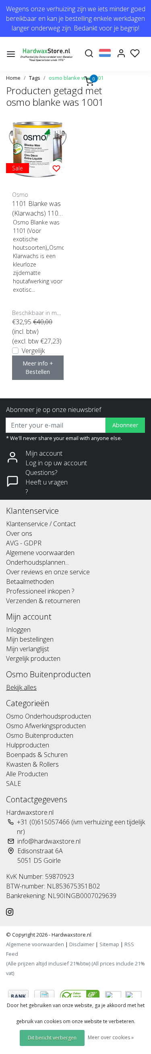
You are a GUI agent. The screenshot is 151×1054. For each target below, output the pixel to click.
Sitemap (109, 944)
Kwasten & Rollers (32, 764)
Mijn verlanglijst (27, 648)
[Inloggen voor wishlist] (56, 168)
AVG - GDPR (23, 543)
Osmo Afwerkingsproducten (46, 725)
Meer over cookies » (111, 1037)
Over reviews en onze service (48, 571)
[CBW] (80, 995)
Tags (34, 77)
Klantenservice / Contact (41, 523)
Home (13, 77)
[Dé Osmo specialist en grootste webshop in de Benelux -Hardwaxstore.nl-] (47, 53)
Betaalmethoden (30, 581)
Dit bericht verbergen (52, 1037)
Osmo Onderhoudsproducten (48, 716)
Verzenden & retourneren (43, 600)
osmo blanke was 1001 (76, 77)
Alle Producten (27, 773)
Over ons (19, 533)
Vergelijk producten (33, 658)
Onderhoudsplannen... (37, 562)
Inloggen (18, 629)
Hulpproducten (27, 745)
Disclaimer (81, 944)
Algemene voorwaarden (40, 552)
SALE (13, 783)
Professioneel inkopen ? (40, 591)
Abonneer (125, 425)
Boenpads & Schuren (37, 754)
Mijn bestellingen (30, 639)
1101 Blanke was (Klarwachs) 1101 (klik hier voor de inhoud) (37, 208)
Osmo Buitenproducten (39, 735)
